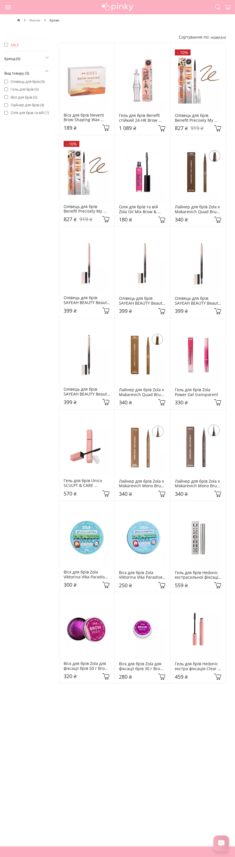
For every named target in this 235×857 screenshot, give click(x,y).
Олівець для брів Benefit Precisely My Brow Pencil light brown (197, 118)
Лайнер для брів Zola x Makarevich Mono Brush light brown (142, 484)
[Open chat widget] (221, 843)
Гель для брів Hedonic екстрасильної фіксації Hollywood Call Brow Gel (198, 575)
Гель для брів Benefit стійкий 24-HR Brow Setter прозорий (140, 118)
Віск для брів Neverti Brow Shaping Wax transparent (84, 118)
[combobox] (218, 37)
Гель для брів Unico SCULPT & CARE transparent (83, 483)
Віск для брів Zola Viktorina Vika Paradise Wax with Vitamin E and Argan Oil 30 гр (87, 575)
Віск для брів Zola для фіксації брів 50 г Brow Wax (86, 666)
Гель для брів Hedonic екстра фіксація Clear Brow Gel (197, 666)
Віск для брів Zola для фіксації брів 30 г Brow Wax (141, 666)
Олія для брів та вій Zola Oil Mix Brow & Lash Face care (139, 209)
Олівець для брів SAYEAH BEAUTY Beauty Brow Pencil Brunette (142, 301)
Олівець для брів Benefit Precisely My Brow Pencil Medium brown (84, 209)
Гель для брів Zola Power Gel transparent (196, 392)
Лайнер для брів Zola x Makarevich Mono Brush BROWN (198, 484)
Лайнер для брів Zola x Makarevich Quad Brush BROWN (198, 209)
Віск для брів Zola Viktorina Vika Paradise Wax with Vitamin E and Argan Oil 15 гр (142, 575)
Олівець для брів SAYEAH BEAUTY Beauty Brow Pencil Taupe (87, 300)
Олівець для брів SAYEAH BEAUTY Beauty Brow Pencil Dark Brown (87, 392)
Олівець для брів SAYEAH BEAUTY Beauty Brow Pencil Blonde (198, 301)
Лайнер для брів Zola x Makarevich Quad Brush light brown (142, 392)
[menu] (8, 7)
